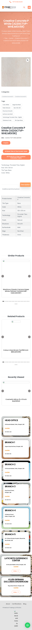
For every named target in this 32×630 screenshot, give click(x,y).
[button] (24, 7)
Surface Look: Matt (8, 114)
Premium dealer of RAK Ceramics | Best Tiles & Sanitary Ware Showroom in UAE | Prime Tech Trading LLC (16, 33)
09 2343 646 (8, 524)
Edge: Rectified (16, 104)
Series (11, 38)
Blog (24, 604)
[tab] (25, 184)
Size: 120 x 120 (17, 108)
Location (7, 428)
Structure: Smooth (7, 111)
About (8, 604)
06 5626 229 (8, 432)
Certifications (16, 604)
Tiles (5, 38)
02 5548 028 (8, 547)
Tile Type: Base (19, 120)
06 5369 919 (8, 454)
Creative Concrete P (21, 38)
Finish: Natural (6, 108)
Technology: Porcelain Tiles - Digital (12, 117)
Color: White (6, 104)
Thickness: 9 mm (7, 120)
